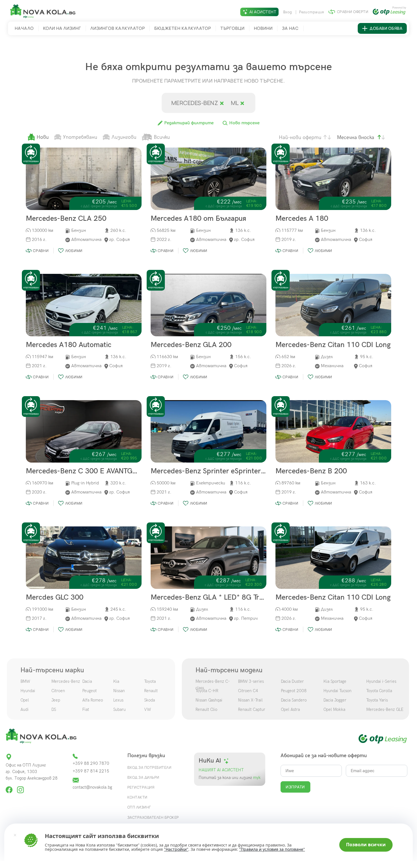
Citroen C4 (248, 690)
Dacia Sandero (294, 700)
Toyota (150, 681)
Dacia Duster (292, 681)
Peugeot (89, 690)
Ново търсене (244, 123)
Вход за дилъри (143, 777)
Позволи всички (366, 844)
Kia (116, 681)
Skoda (149, 700)
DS (53, 709)
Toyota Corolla (379, 690)
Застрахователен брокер (153, 817)
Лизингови (123, 137)
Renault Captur (251, 709)
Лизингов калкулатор (117, 28)
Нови (43, 137)
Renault (151, 690)
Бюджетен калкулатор (182, 28)
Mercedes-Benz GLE (384, 709)
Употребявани (80, 137)
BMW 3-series (251, 681)
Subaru (119, 709)
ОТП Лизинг (139, 807)
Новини (263, 28)
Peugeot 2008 (294, 690)
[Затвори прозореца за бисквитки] (15, 835)
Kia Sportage (334, 681)
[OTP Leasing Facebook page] (10, 787)
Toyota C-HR (206, 690)
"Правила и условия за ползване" (272, 849)
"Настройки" (176, 849)
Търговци (232, 28)
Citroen (58, 690)
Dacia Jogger (334, 700)
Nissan (119, 690)
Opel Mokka (334, 709)
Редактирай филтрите (188, 123)
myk (256, 777)
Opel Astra (290, 709)
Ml (235, 103)
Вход (288, 12)
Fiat (85, 709)
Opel (24, 700)
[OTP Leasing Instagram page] (20, 787)
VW (147, 709)
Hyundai (27, 690)
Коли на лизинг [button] (62, 28)
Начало (24, 28)
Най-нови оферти (300, 137)
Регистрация (311, 12)
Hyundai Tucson (337, 690)
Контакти (137, 797)
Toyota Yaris (377, 700)
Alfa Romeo (92, 700)
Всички (162, 137)
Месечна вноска (355, 137)
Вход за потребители (149, 767)
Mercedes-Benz (65, 681)
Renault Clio (206, 709)
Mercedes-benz (195, 103)
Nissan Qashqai (208, 700)
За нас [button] (290, 28)
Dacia (87, 681)
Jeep (55, 700)
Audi (24, 709)
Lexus (118, 700)
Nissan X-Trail (250, 700)
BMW (25, 681)
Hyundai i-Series (381, 681)
